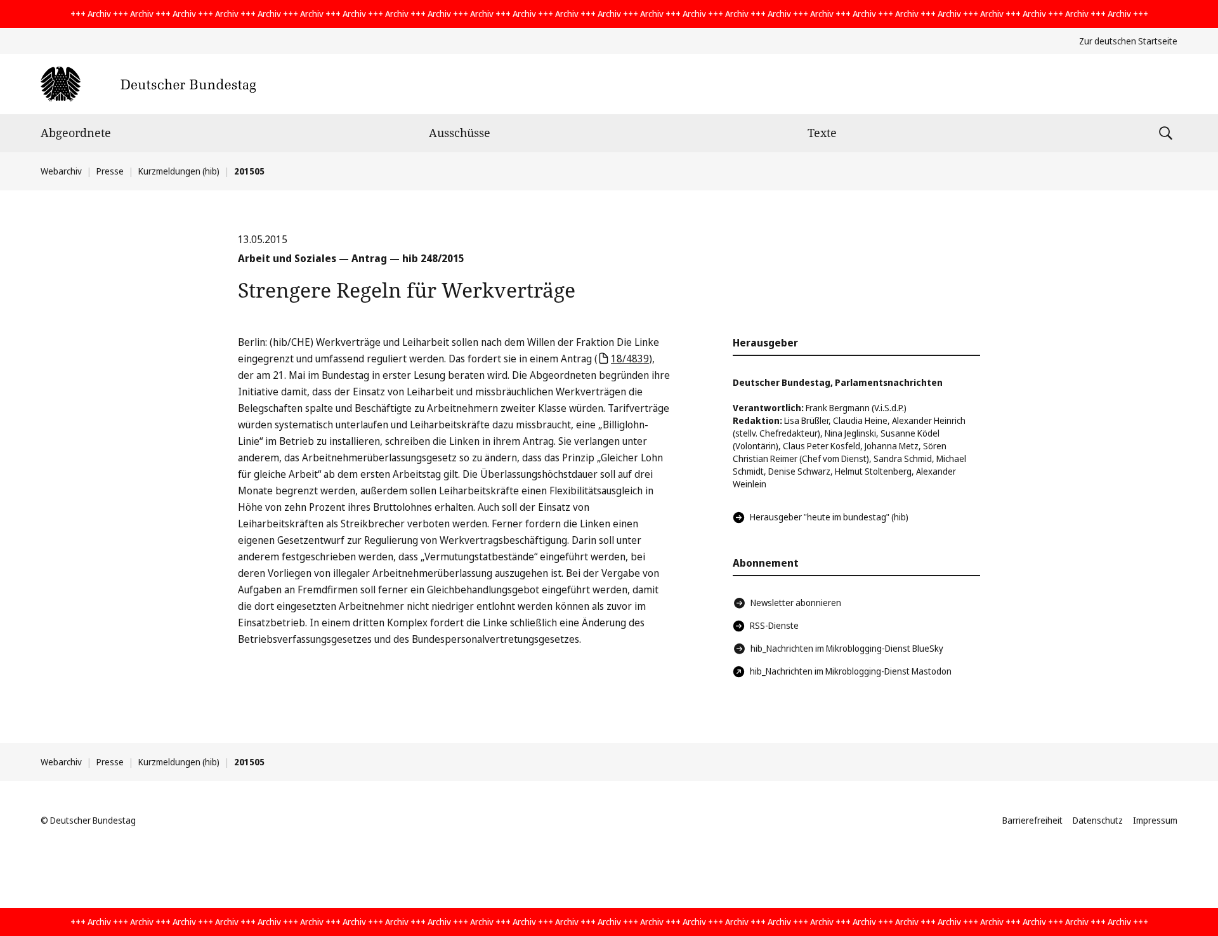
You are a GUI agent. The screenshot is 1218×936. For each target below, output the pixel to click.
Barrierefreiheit (1032, 820)
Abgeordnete (76, 132)
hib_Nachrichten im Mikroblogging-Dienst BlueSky (846, 648)
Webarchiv (61, 171)
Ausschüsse (459, 132)
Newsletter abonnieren (795, 603)
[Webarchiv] (148, 84)
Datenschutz (1098, 820)
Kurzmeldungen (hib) (178, 171)
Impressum (1155, 820)
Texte (822, 132)
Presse (110, 171)
